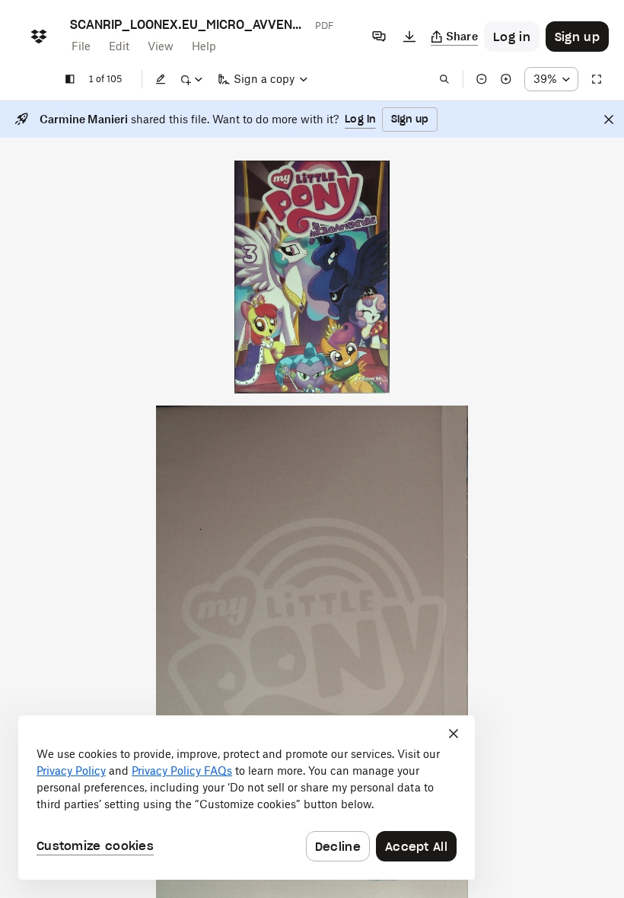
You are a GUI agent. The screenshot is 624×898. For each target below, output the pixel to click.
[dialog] (246, 797)
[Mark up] (191, 79)
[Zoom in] (506, 79)
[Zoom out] (482, 79)
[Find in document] (444, 79)
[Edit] (160, 79)
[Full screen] (596, 79)
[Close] (609, 119)
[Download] (409, 36)
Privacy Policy (71, 770)
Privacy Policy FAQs (182, 770)
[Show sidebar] (70, 79)
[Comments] (379, 36)
